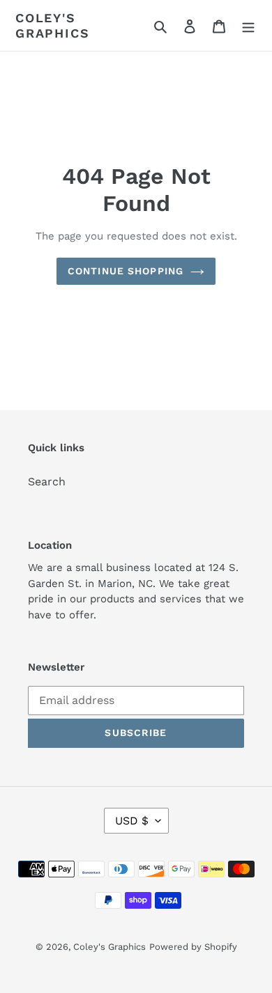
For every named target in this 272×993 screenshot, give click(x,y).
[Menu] (248, 25)
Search (47, 481)
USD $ (132, 820)
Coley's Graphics (52, 25)
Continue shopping (125, 270)
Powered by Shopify (193, 946)
